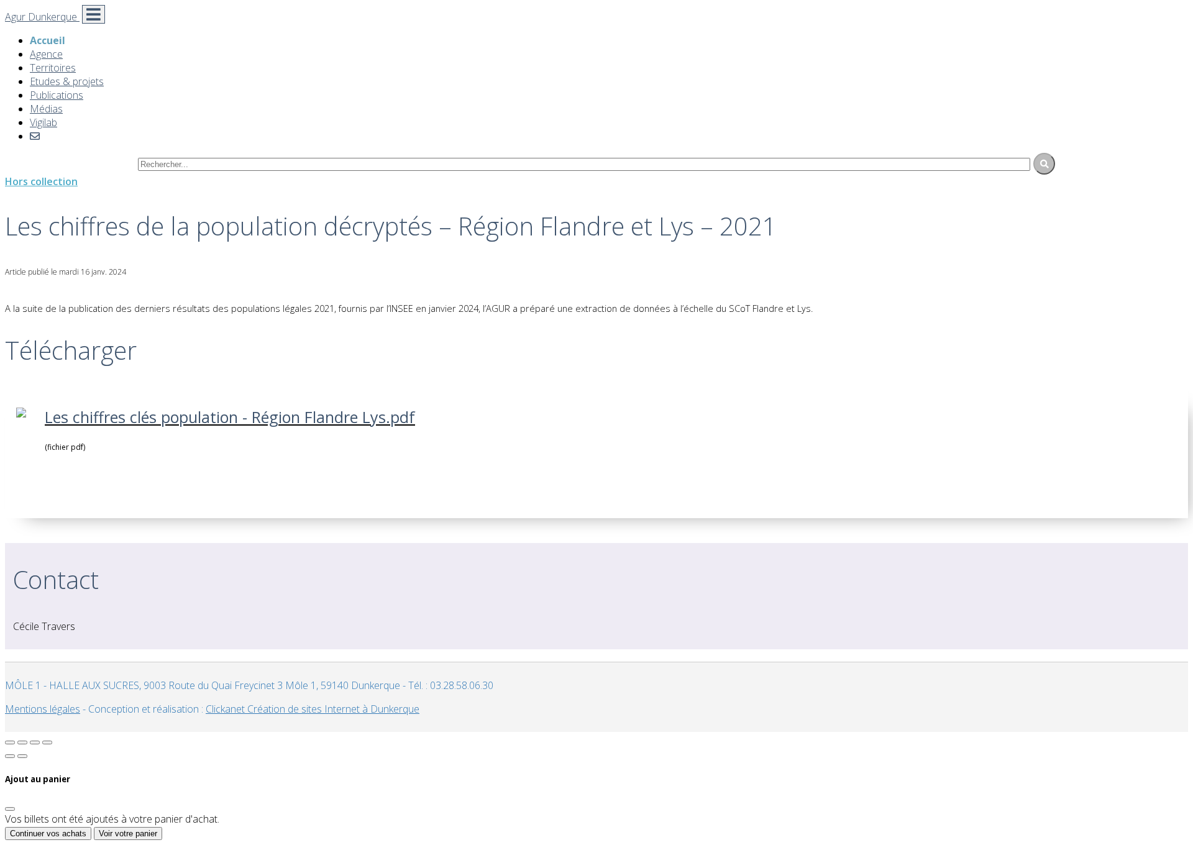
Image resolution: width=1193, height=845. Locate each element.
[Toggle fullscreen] (35, 742)
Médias (46, 109)
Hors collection (41, 181)
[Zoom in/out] (47, 742)
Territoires (53, 68)
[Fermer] (10, 809)
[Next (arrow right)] (22, 756)
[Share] (22, 742)
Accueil (47, 40)
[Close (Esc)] (10, 742)
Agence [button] (46, 54)
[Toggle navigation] (93, 14)
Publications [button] (56, 95)
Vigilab (43, 122)
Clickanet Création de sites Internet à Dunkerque (312, 709)
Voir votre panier (128, 833)
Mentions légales (42, 709)
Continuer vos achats (48, 833)
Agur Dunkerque (42, 17)
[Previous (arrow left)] (10, 756)
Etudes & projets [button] (67, 81)
